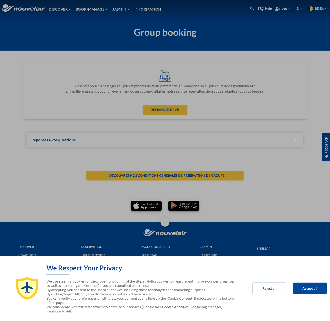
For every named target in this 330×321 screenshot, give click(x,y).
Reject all (269, 288)
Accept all (309, 288)
